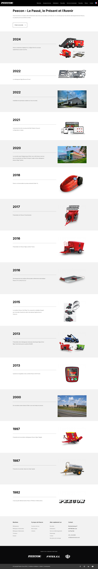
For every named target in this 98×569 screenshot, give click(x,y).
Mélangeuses (16, 526)
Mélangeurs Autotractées (18, 528)
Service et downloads (72, 3)
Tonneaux (15, 533)
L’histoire (33, 531)
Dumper (14, 535)
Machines (39, 3)
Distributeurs (55, 3)
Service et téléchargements (56, 531)
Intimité (41, 566)
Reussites (81, 3)
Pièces (86, 3)
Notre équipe (34, 528)
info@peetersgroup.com (74, 537)
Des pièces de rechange (55, 538)
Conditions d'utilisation (33, 566)
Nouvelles (62, 3)
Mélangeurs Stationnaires (18, 531)
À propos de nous (47, 3)
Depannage (52, 533)
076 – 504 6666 (72, 535)
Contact (91, 3)
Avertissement (47, 566)
